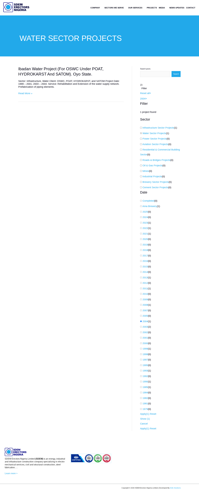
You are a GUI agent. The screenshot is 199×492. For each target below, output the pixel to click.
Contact (190, 8)
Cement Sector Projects (155, 187)
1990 (145, 381)
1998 (145, 354)
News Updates (176, 8)
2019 (145, 244)
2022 (145, 228)
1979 (145, 409)
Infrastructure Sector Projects (158, 127)
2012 (145, 283)
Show (145, 418)
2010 (145, 294)
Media (162, 8)
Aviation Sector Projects (155, 144)
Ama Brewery (149, 206)
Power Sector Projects (155, 138)
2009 (145, 299)
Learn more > (11, 473)
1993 (145, 370)
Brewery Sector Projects (156, 182)
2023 (145, 222)
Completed (148, 200)
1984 (145, 392)
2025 (145, 211)
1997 (145, 359)
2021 (145, 233)
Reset (153, 414)
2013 (145, 277)
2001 (145, 337)
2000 (145, 343)
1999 (145, 348)
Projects (152, 8)
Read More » (25, 93)
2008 (145, 305)
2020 (145, 239)
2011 (145, 288)
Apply (144, 414)
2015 (145, 266)
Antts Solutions (175, 488)
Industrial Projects (152, 176)
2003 (145, 326)
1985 (145, 387)
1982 (145, 398)
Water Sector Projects (154, 133)
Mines (146, 171)
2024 (145, 217)
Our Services (135, 8)
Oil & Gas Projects (152, 165)
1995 (145, 365)
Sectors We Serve (114, 8)
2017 (145, 255)
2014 (145, 272)
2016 (145, 261)
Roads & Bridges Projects (156, 160)
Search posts (145, 69)
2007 (145, 310)
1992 (145, 376)
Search (176, 74)
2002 (145, 332)
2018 (145, 250)
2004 (145, 321)
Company (95, 8)
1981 (145, 403)
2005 (145, 315)
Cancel (144, 423)
